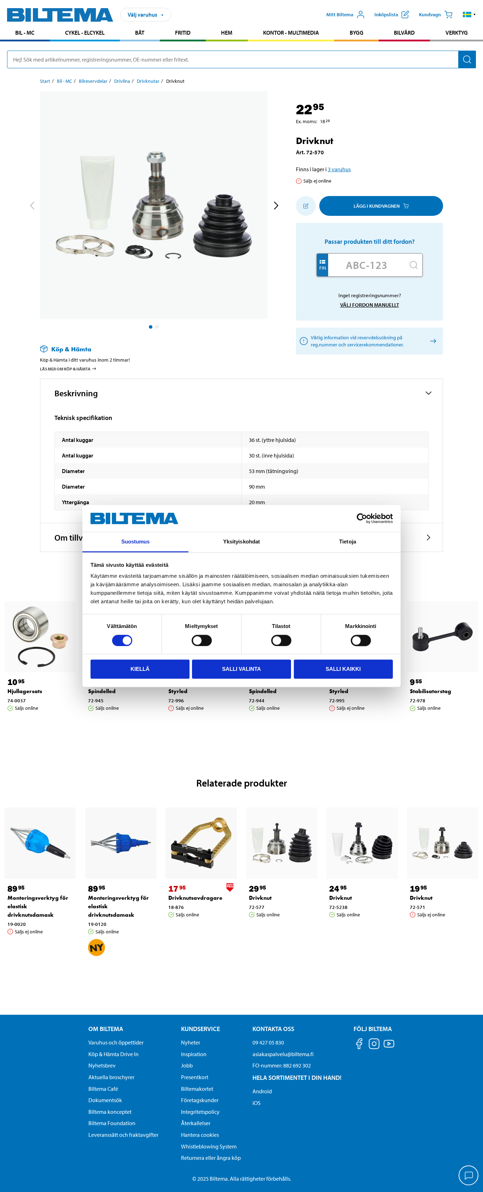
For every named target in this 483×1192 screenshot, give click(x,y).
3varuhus (339, 169)
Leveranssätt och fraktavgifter (123, 1134)
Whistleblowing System (209, 1146)
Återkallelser (195, 1123)
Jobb (187, 1065)
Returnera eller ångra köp (211, 1157)
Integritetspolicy (200, 1111)
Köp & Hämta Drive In (113, 1054)
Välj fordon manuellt (369, 304)
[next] (275, 206)
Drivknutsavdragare (195, 898)
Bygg (356, 32)
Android (262, 1091)
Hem (226, 32)
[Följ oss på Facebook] (359, 1045)
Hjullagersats (24, 691)
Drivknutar (148, 81)
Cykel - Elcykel (85, 32)
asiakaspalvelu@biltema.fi (283, 1054)
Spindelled (102, 691)
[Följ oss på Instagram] (374, 1045)
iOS (256, 1102)
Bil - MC (24, 32)
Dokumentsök (105, 1100)
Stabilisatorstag (430, 691)
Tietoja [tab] (347, 542)
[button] (469, 14)
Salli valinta (241, 669)
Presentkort (194, 1077)
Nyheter (190, 1042)
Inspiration (193, 1054)
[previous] (31, 206)
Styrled (177, 691)
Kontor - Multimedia (291, 32)
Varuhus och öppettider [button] (116, 1042)
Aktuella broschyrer (111, 1077)
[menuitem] (25, 33)
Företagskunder (200, 1100)
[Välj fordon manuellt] (432, 341)
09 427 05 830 (268, 1042)
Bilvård (404, 32)
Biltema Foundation (111, 1123)
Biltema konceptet (110, 1111)
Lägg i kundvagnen (377, 206)
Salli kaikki (343, 669)
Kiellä (140, 669)
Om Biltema (105, 1029)
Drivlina (122, 81)
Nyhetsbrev (102, 1065)
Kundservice (200, 1029)
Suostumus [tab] (135, 542)
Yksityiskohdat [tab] (241, 542)
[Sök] (467, 59)
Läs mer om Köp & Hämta (65, 369)
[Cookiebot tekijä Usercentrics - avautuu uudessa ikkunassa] (362, 518)
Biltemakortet (197, 1088)
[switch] (202, 640)
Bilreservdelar (93, 81)
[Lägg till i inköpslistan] (306, 206)
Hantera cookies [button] (200, 1134)
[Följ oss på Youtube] (389, 1047)
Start (45, 81)
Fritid (183, 32)
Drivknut (260, 898)
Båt (139, 32)
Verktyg (457, 32)
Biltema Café (103, 1088)
